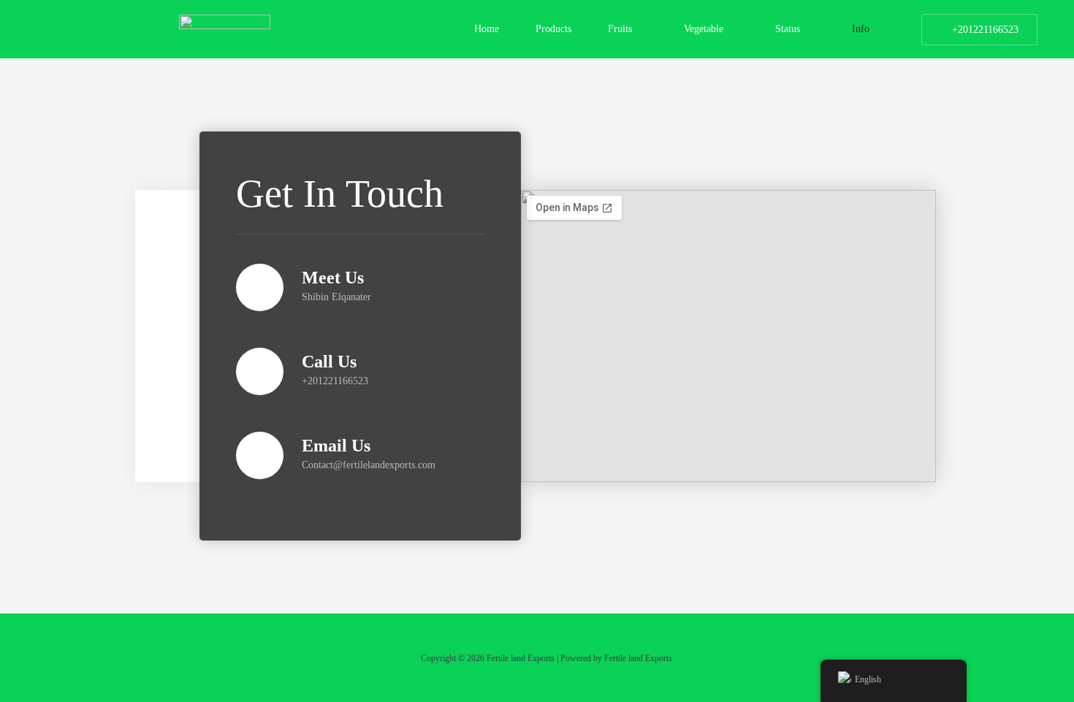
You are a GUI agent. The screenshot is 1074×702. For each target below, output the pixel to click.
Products (553, 28)
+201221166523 (985, 29)
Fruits (620, 28)
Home (486, 28)
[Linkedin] (167, 374)
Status (787, 28)
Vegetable (703, 28)
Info (860, 28)
